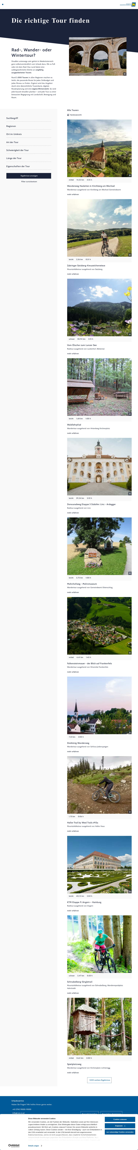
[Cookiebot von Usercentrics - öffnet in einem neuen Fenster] (14, 1145)
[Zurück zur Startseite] (128, 4)
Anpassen (119, 1126)
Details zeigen (33, 1146)
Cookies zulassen (120, 1119)
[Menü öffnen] (2, 4)
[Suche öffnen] (12, 4)
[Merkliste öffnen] (10, 4)
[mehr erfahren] (99, 158)
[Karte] (7, 4)
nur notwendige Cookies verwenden (120, 1132)
